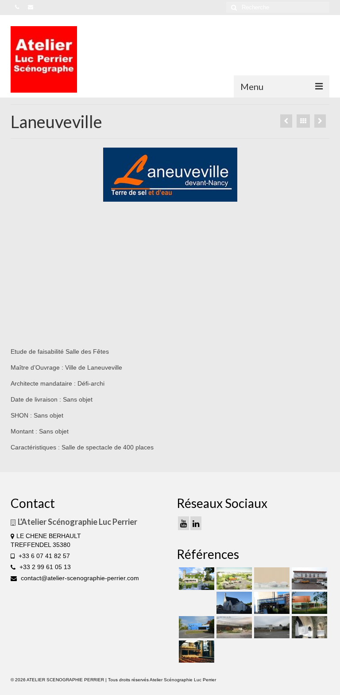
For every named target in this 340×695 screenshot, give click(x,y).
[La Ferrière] (195, 578)
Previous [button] (38, 174)
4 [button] (180, 197)
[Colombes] (308, 627)
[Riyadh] (320, 121)
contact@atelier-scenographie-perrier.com (79, 578)
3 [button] (170, 197)
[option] (170, 175)
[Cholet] (233, 578)
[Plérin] (271, 627)
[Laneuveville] (308, 578)
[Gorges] (195, 627)
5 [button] (191, 197)
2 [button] (159, 197)
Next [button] (302, 174)
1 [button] (148, 197)
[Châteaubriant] (286, 121)
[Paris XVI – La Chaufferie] (195, 651)
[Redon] (233, 627)
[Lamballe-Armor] (308, 603)
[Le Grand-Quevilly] (271, 603)
